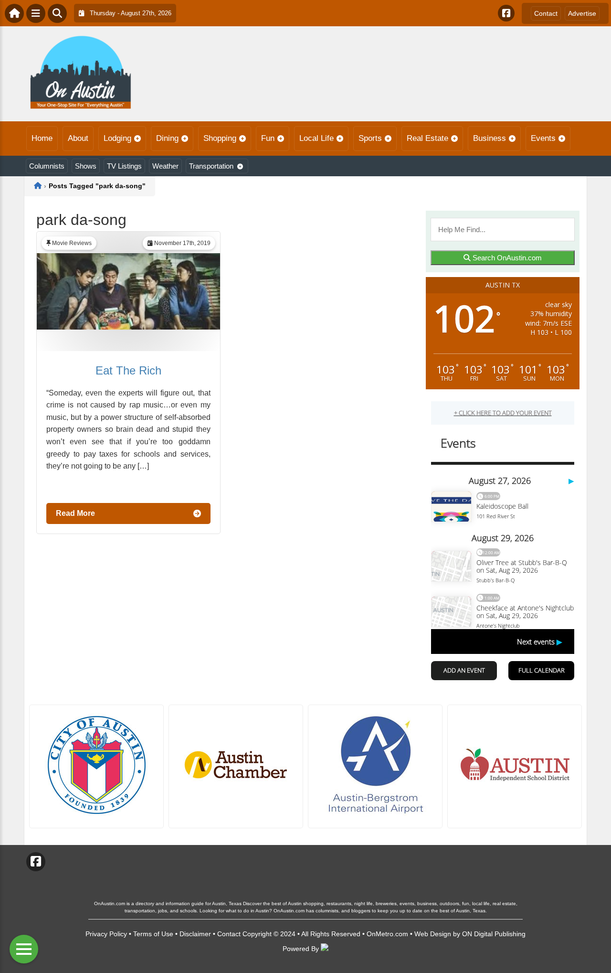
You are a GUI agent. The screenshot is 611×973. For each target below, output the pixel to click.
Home (42, 138)
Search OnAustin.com (506, 258)
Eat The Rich (128, 370)
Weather (165, 166)
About (78, 138)
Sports (370, 138)
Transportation (211, 166)
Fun (267, 138)
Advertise (582, 13)
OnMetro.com (387, 934)
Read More (75, 513)
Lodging (117, 138)
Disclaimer (195, 934)
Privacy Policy (106, 934)
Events (543, 138)
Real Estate (427, 138)
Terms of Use (153, 934)
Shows (85, 166)
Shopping (219, 138)
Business (489, 138)
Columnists (46, 166)
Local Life (316, 138)
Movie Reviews (72, 243)
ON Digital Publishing (494, 934)
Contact (546, 13)
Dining (167, 138)
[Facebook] (506, 13)
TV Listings (124, 166)
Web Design (432, 934)
